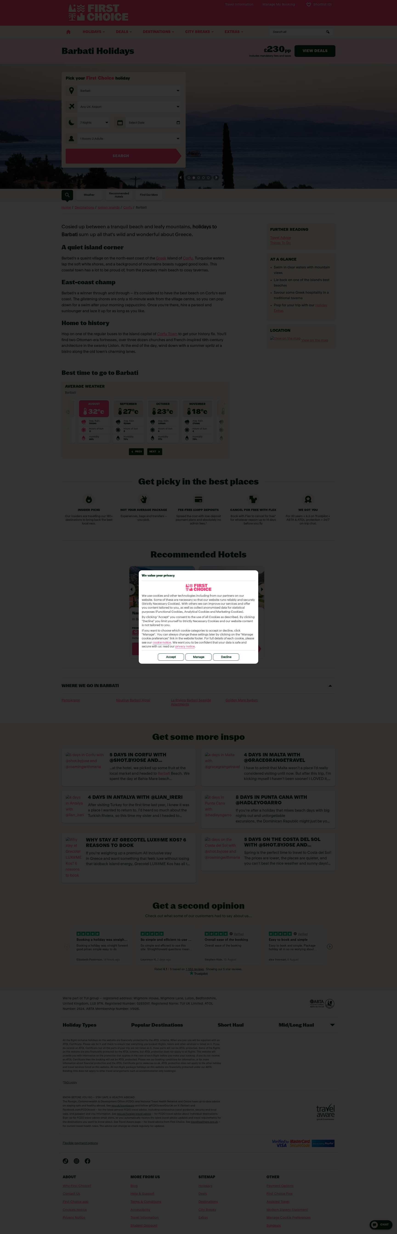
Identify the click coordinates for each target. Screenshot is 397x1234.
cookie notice (162, 642)
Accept (171, 657)
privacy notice (185, 646)
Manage (198, 657)
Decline (226, 657)
